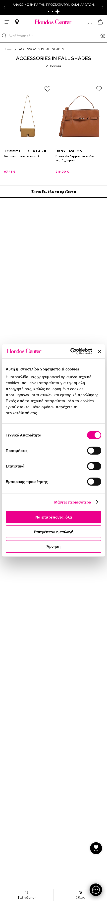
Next (103, 7)
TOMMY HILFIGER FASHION (28, 151)
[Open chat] (96, 889)
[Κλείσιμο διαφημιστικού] (99, 351)
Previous (4, 7)
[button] (4, 36)
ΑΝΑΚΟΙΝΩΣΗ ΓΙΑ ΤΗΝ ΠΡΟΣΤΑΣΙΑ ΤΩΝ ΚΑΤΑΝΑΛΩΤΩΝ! (54, 5)
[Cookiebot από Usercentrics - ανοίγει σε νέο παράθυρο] (70, 351)
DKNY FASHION (68, 151)
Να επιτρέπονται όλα (53, 517)
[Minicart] (100, 22)
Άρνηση (53, 546)
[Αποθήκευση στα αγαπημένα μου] (47, 89)
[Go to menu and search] (7, 22)
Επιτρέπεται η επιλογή (53, 532)
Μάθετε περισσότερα (72, 502)
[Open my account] (90, 22)
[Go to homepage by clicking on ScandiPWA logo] (53, 21)
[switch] (94, 451)
